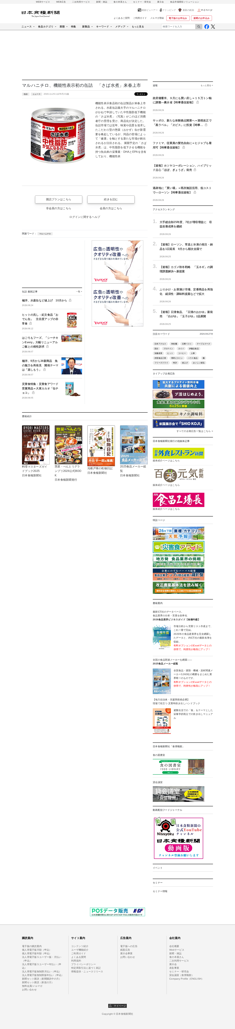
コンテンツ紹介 (79, 946)
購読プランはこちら (58, 199)
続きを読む (111, 199)
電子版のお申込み (178, 18)
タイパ (181, 349)
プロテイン (168, 349)
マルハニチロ (45, 234)
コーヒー (182, 353)
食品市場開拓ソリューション (184, 2)
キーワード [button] (102, 26)
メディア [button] (120, 26)
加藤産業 (158, 353)
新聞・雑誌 (101, 2)
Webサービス (176, 949)
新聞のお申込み (202, 18)
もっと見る (138, 26)
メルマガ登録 (157, 18)
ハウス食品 (192, 358)
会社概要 (174, 946)
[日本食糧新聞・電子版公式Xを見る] (213, 26)
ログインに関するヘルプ (84, 216)
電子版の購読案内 (32, 946)
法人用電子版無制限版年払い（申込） (43, 975)
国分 (156, 349)
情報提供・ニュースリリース (87, 971)
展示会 (160, 2)
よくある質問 (78, 957)
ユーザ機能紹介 (79, 949)
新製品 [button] (86, 26)
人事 (193, 353)
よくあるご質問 (122, 18)
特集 (73, 26)
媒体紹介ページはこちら (166, 460)
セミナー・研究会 (142, 2)
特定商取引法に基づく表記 (86, 967)
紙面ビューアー (150, 10)
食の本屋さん (120, 2)
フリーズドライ (161, 363)
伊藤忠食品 (194, 349)
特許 (175, 363)
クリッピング (169, 10)
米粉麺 (174, 344)
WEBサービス (43, 2)
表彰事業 (174, 967)
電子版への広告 (128, 946)
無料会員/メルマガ (32, 986)
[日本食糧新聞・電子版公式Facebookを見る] (206, 26)
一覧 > (79, 291)
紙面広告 (125, 949)
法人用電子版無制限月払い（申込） (41, 971)
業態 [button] (62, 26)
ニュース (36, 94)
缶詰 (26, 94)
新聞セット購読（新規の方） (38, 982)
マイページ (119, 1005)
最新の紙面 (188, 10)
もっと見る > (207, 85)
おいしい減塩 (199, 363)
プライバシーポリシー (83, 964)
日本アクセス (160, 344)
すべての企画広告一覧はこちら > (195, 431)
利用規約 (76, 960)
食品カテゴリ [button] (46, 26)
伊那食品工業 (160, 358)
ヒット (170, 353)
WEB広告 (61, 2)
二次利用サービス (81, 2)
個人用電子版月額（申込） (36, 949)
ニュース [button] (27, 26)
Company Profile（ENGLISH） (186, 978)
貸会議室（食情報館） (181, 975)
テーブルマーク (203, 344)
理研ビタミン (177, 358)
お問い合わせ (29, 989)
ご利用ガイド (140, 18)
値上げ (185, 363)
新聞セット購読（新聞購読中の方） (41, 978)
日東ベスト (187, 344)
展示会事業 (126, 953)
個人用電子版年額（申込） (36, 953)
